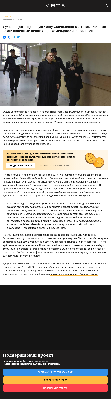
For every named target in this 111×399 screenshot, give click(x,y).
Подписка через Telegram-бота (55, 372)
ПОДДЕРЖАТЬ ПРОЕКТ (20, 165)
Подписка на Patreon (55, 388)
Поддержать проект (55, 380)
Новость (7, 17)
